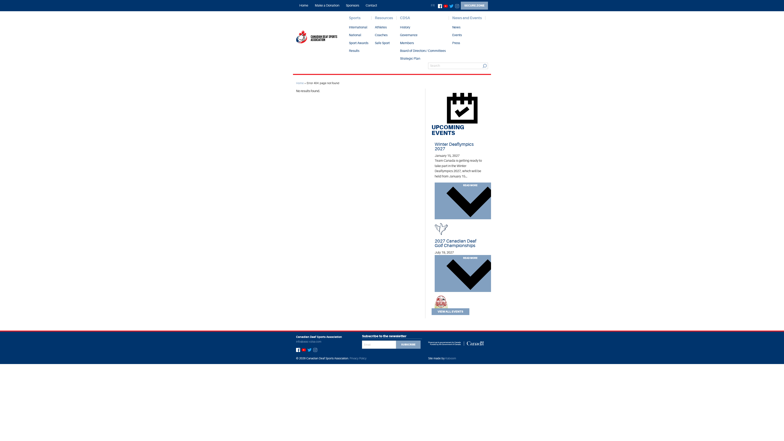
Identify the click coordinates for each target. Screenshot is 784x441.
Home (303, 5)
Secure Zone (474, 5)
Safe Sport (382, 43)
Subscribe (408, 344)
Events (457, 35)
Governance (409, 35)
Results (354, 51)
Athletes (381, 27)
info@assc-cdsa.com (308, 341)
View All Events (450, 311)
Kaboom (450, 358)
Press (456, 43)
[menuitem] (304, 5)
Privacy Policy (358, 358)
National (355, 35)
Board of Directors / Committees (423, 51)
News (456, 27)
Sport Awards (358, 43)
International (358, 27)
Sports (355, 18)
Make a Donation (327, 5)
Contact (371, 5)
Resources (384, 18)
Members (407, 43)
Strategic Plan (410, 58)
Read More (470, 185)
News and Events (467, 18)
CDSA (405, 18)
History (405, 27)
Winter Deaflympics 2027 (454, 146)
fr (433, 5)
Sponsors (352, 5)
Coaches (381, 35)
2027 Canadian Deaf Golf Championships (455, 243)
